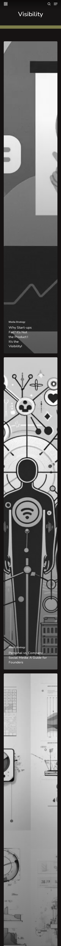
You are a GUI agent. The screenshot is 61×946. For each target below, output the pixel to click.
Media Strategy (17, 322)
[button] (55, 4)
